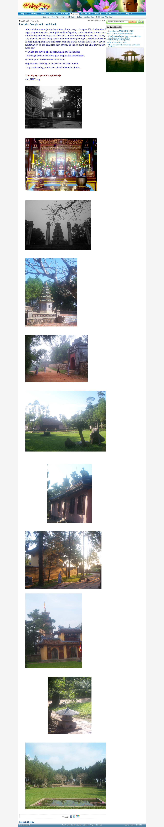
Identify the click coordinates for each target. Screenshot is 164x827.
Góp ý (92, 825)
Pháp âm (128, 14)
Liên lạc (99, 825)
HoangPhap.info (25, 825)
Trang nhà (24, 14)
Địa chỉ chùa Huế (68, 825)
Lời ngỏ (85, 825)
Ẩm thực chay (89, 17)
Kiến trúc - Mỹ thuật (67, 17)
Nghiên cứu (86, 14)
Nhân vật (46, 17)
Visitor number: (133, 825)
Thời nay (97, 14)
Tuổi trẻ (108, 14)
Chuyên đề (53, 14)
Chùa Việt (55, 17)
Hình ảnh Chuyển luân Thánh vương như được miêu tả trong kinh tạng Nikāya (124, 37)
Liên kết (78, 825)
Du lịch (79, 17)
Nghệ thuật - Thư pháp (104, 17)
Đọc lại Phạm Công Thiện (117, 42)
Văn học (64, 14)
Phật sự (34, 14)
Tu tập (43, 14)
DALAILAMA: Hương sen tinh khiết (120, 34)
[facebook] (70, 817)
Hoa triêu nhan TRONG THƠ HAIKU (121, 31)
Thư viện (117, 14)
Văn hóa (74, 14)
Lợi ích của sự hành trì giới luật (119, 40)
